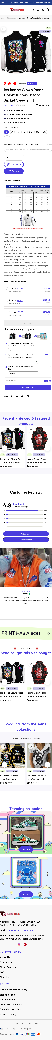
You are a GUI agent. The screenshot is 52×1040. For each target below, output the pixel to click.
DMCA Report (25, 1029)
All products (11, 18)
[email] (20, 930)
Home (2, 18)
